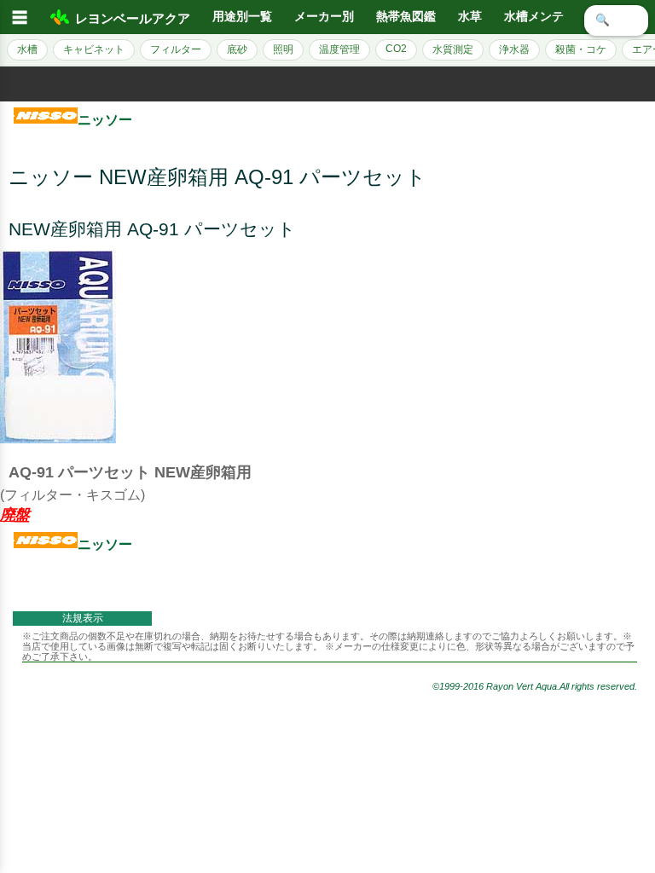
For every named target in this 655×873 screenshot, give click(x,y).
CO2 (396, 49)
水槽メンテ (534, 16)
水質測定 (452, 49)
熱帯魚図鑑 (406, 16)
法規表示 (82, 618)
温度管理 (339, 49)
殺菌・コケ (580, 49)
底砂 (237, 49)
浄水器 (514, 49)
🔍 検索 (616, 20)
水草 (470, 16)
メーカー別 (324, 16)
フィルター (175, 49)
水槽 (27, 49)
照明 (283, 49)
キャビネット (94, 49)
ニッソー (105, 120)
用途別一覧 (242, 16)
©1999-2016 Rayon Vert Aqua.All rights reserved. (534, 686)
